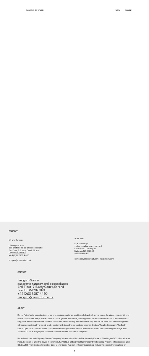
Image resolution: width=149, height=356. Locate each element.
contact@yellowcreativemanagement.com (94, 259)
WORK (128, 10)
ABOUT (21, 308)
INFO (117, 10)
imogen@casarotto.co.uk (35, 297)
